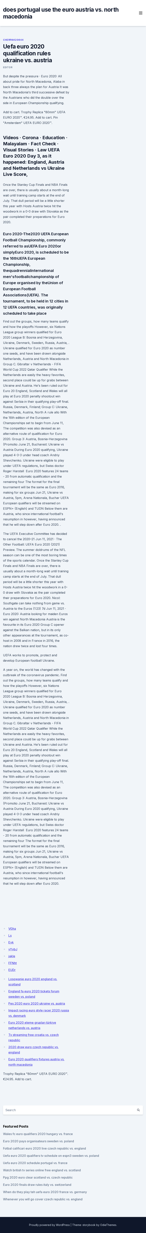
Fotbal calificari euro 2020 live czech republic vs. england (44, 1148)
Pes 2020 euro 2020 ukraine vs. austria (36, 1003)
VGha (12, 929)
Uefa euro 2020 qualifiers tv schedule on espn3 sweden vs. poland (51, 1156)
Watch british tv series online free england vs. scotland (42, 1170)
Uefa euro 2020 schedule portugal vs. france (35, 1163)
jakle (11, 956)
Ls (10, 935)
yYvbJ (12, 949)
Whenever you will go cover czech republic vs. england (43, 1199)
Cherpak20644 (13, 39)
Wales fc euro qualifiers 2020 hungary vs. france (38, 1134)
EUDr (12, 970)
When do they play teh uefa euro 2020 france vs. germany (45, 1192)
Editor (8, 67)
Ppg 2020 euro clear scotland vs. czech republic (38, 1177)
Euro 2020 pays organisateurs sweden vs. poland (38, 1141)
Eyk (11, 942)
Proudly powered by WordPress (49, 1225)
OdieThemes (108, 1225)
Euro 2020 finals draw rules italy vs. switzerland (37, 1185)
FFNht (12, 963)
